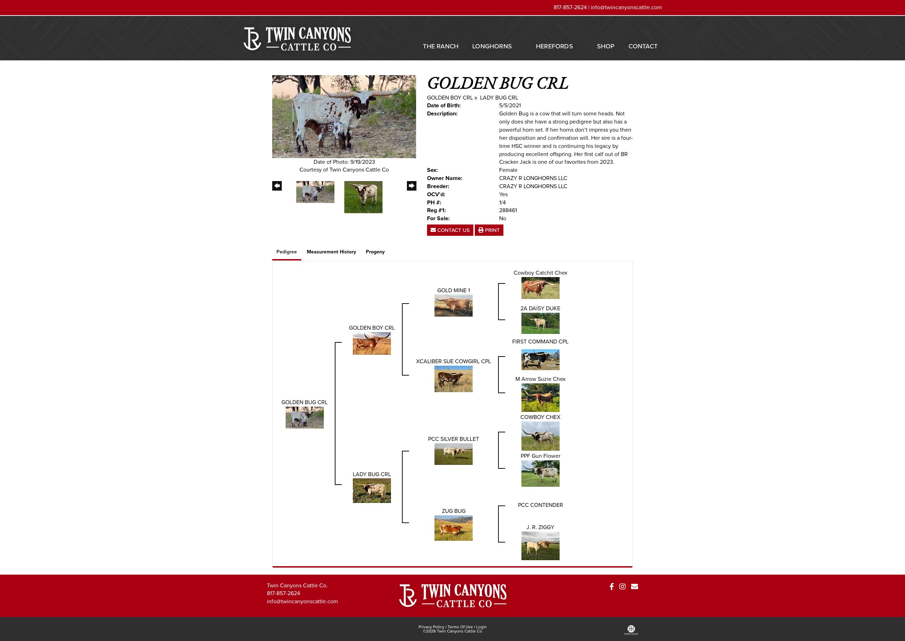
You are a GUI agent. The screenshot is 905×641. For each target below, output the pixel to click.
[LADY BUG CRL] (372, 490)
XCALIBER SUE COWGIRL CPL (453, 361)
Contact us (453, 230)
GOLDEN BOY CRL (450, 98)
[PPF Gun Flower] (540, 473)
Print (492, 230)
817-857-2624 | (572, 7)
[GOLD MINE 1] (453, 305)
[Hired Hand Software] (631, 632)
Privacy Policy (431, 627)
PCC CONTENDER (540, 505)
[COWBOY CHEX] (540, 435)
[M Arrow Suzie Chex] (540, 397)
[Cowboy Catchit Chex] (540, 287)
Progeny (375, 252)
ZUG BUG (454, 511)
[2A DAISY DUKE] (540, 323)
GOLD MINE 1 (453, 290)
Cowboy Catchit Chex (540, 273)
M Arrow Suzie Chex (540, 379)
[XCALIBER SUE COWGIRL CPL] (453, 378)
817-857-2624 (283, 593)
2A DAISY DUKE (540, 308)
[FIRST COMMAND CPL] (540, 359)
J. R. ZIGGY (540, 527)
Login (481, 627)
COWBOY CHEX (540, 417)
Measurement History (331, 252)
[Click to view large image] (344, 116)
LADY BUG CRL (499, 98)
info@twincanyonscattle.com (626, 7)
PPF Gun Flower (540, 456)
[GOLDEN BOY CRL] (372, 343)
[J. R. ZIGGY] (540, 545)
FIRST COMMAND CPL (540, 341)
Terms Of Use (460, 627)
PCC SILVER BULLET (453, 439)
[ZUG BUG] (453, 527)
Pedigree (286, 252)
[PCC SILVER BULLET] (453, 453)
